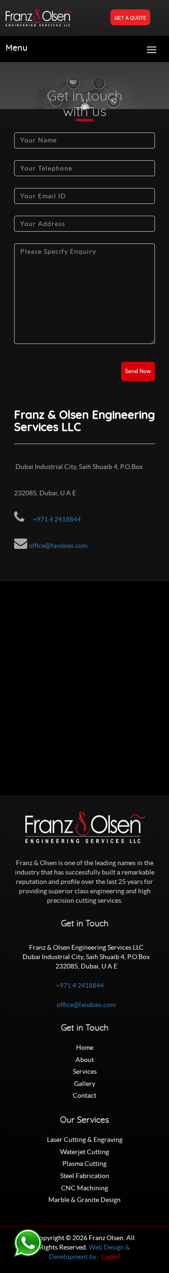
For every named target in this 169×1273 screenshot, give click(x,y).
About (85, 1059)
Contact (84, 1095)
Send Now (138, 372)
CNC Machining (84, 1188)
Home (84, 1047)
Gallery (84, 1083)
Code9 (110, 1256)
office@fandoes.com (58, 545)
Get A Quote (130, 18)
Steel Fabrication (84, 1175)
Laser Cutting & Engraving (85, 1139)
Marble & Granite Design (84, 1199)
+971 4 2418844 (57, 519)
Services (85, 1071)
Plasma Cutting (84, 1163)
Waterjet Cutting (84, 1152)
